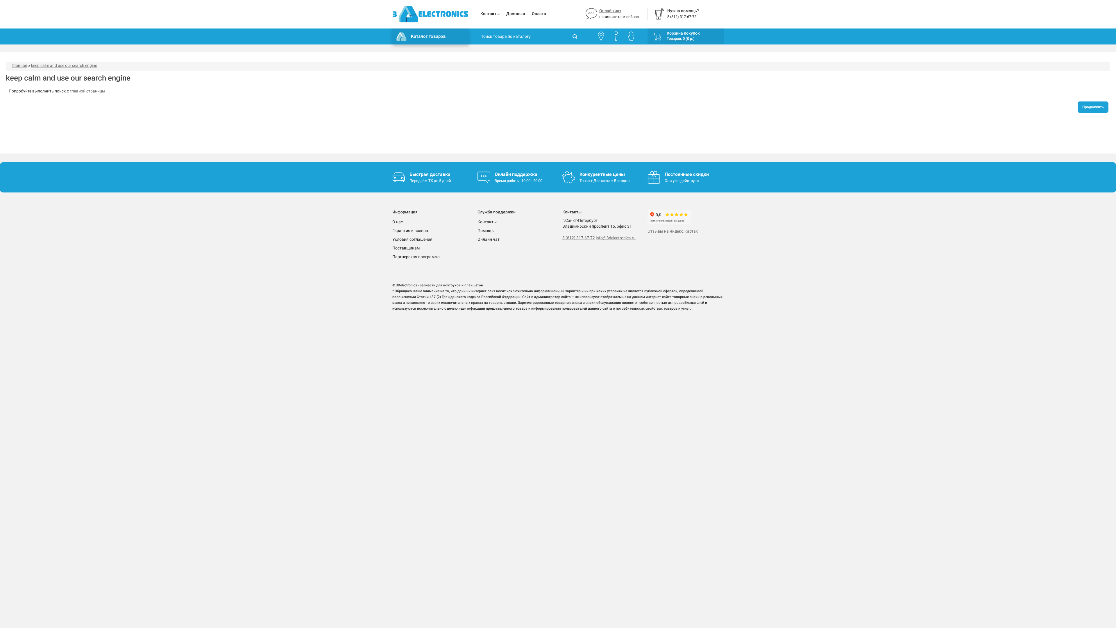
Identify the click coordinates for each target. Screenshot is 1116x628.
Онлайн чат (610, 10)
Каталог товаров (428, 36)
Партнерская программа (416, 256)
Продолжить (1093, 107)
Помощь (485, 230)
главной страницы (87, 91)
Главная (19, 65)
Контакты (490, 13)
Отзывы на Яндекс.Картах (673, 231)
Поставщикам (406, 248)
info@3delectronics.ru (616, 238)
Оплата (539, 13)
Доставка (515, 13)
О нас (397, 222)
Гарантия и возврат (411, 230)
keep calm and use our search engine (64, 65)
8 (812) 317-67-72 (578, 238)
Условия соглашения (412, 239)
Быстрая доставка (429, 174)
